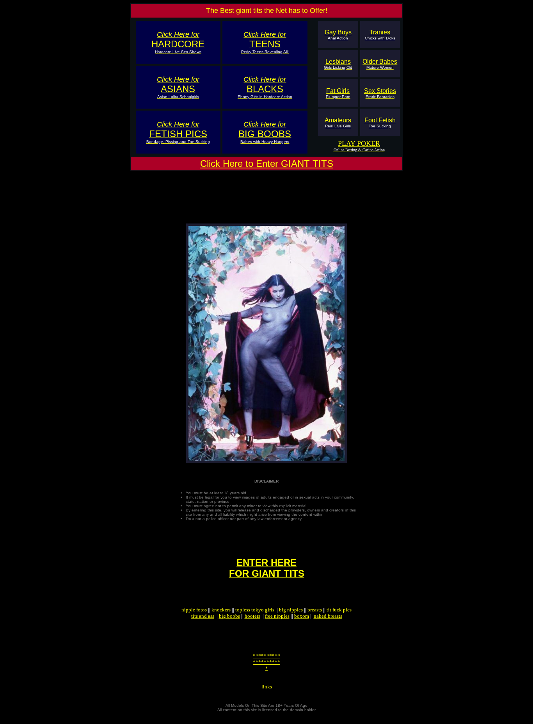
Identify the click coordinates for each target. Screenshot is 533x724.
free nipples (277, 616)
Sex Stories (380, 93)
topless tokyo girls (254, 610)
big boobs (229, 616)
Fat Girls (338, 93)
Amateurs (338, 122)
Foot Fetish (380, 122)
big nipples (291, 610)
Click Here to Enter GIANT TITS (266, 163)
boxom (301, 616)
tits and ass (202, 616)
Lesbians (338, 64)
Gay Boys (338, 34)
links (266, 687)
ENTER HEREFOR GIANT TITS (266, 568)
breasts (314, 610)
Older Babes (379, 64)
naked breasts (328, 616)
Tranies (380, 34)
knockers (221, 610)
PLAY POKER (359, 143)
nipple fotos (194, 610)
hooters (252, 616)
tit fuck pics (339, 610)
